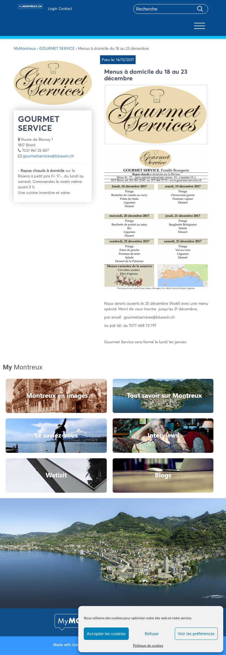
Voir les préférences (196, 633)
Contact (65, 8)
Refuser (152, 633)
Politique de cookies (148, 645)
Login (52, 8)
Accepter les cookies (106, 633)
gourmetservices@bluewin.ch (48, 156)
